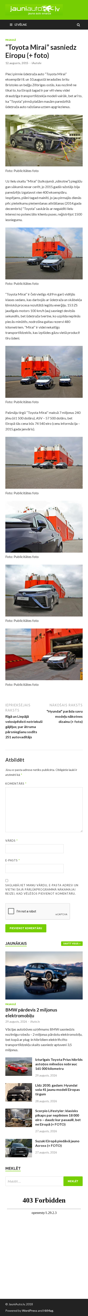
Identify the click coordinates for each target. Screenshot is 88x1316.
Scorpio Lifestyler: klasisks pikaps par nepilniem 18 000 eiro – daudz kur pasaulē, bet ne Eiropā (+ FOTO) (58, 1117)
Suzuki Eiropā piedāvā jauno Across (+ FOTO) (57, 1143)
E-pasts (12, 860)
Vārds (11, 840)
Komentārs (15, 783)
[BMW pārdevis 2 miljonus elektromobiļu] (44, 954)
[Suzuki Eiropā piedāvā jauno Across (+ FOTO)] (18, 1141)
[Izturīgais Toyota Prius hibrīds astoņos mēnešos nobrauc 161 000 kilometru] (18, 1060)
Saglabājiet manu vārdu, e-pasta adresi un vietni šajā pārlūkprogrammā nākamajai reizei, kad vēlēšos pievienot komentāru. (41, 889)
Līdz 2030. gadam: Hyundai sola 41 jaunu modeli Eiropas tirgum (57, 1089)
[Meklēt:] (44, 1181)
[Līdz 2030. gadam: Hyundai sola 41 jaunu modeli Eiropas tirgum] (18, 1086)
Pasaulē (10, 40)
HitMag (48, 1310)
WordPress (29, 1310)
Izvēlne (21, 24)
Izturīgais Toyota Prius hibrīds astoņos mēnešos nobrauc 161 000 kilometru (59, 1063)
